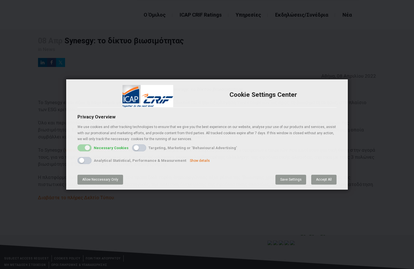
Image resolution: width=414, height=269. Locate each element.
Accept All (324, 179)
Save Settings (291, 179)
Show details (200, 161)
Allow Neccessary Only (100, 179)
